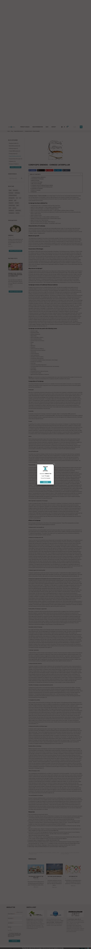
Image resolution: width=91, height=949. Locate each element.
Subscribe (45, 482)
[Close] (54, 464)
